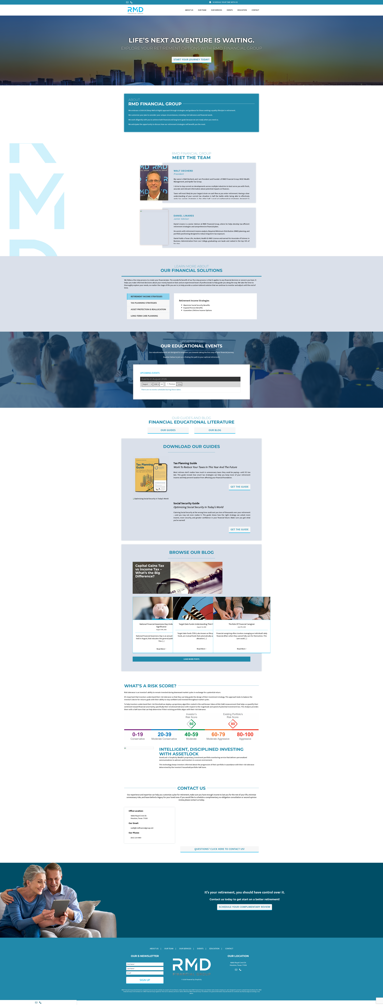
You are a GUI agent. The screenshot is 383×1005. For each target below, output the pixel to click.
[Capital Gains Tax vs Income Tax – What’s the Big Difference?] (177, 592)
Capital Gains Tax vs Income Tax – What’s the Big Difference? (149, 571)
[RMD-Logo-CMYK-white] (191, 958)
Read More (161, 649)
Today (179, 384)
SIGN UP (145, 980)
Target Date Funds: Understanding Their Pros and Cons (201, 624)
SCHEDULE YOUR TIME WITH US (225, 2)
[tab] (148, 296)
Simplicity (198, 979)
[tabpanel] (215, 306)
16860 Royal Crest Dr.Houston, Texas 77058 (139, 817)
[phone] (131, 2)
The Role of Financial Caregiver (242, 624)
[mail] (127, 2)
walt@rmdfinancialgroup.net (142, 828)
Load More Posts (191, 659)
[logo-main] (135, 7)
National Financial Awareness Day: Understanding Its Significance (161, 625)
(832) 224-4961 (136, 837)
